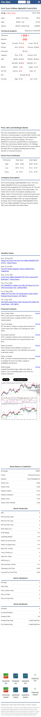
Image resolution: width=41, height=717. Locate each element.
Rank (19, 704)
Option (23, 704)
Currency (28, 704)
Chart (15, 704)
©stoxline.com (5, 704)
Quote (11, 704)
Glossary (34, 704)
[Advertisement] (20, 103)
